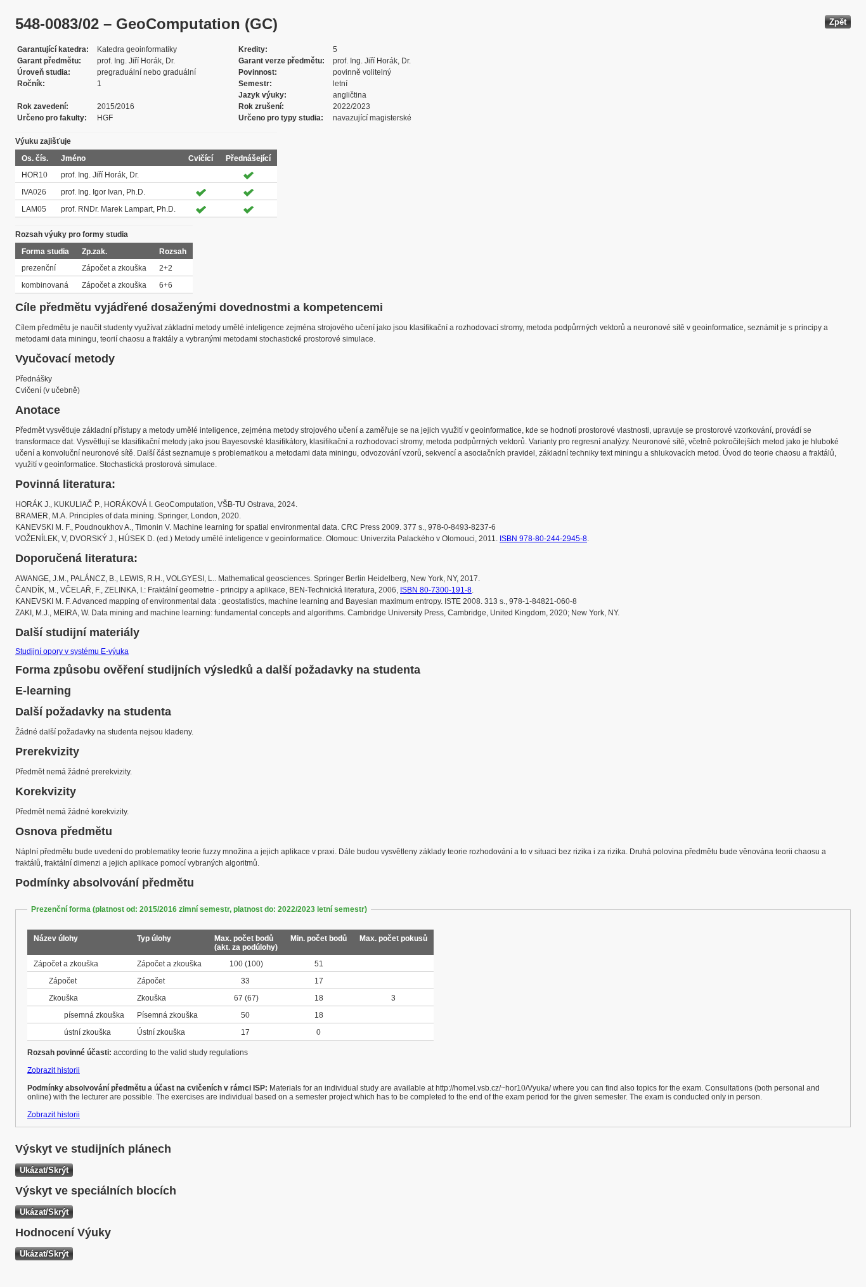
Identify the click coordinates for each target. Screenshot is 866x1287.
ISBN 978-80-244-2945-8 (543, 538)
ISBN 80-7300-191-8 (436, 590)
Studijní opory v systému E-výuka (72, 651)
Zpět (837, 22)
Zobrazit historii (53, 1070)
